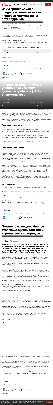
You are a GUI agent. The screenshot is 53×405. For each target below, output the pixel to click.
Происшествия (23, 213)
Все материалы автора (15, 28)
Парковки (33, 68)
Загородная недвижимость (6, 386)
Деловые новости (30, 213)
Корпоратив (26, 384)
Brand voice (29, 386)
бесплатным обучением (40, 54)
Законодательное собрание (18, 68)
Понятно (49, 402)
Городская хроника (12, 70)
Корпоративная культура (34, 384)
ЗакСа (34, 38)
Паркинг (37, 68)
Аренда (7, 70)
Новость (5, 68)
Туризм (16, 384)
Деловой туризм (11, 384)
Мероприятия (33, 4)
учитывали (35, 42)
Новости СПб (11, 68)
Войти (48, 4)
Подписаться (26, 1)
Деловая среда (21, 384)
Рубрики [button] (16, 4)
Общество (18, 213)
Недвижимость (14, 386)
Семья (41, 68)
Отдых (41, 384)
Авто (48, 68)
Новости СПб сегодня (43, 213)
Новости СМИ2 (5, 77)
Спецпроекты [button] (25, 4)
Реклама (40, 4)
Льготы (3, 70)
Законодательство (27, 68)
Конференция (24, 386)
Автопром (13, 213)
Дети (45, 68)
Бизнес (19, 386)
